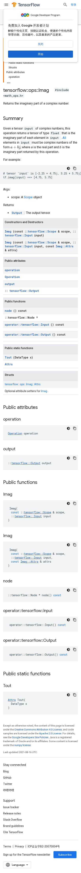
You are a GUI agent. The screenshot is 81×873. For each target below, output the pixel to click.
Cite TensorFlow (13, 832)
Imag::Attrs (64, 246)
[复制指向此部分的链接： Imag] (17, 494)
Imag (9, 231)
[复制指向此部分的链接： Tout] (16, 686)
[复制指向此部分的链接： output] (20, 449)
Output (18, 213)
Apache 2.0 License (50, 733)
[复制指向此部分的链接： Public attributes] (43, 407)
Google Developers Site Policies (30, 737)
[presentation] (15, 147)
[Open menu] (6, 4)
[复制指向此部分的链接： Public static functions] (56, 674)
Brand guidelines (13, 825)
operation (12, 270)
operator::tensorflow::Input (28, 324)
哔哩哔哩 (8, 790)
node (9, 311)
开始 (40, 54)
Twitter (7, 783)
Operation (12, 277)
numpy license (22, 745)
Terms (7, 846)
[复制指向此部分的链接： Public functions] (42, 482)
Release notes (12, 813)
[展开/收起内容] (8, 81)
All (64, 138)
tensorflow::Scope (43, 231)
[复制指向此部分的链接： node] (17, 581)
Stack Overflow (12, 819)
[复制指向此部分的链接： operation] (26, 419)
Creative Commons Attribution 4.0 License (38, 729)
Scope (28, 197)
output (10, 284)
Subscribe (65, 854)
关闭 (40, 44)
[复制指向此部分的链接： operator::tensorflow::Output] (61, 640)
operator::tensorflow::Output (28, 334)
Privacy (19, 846)
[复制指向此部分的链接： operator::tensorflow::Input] (57, 611)
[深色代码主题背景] (68, 168)
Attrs (9, 364)
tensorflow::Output (24, 291)
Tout (9, 357)
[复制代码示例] (75, 168)
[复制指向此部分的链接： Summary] (28, 118)
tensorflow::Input (19, 235)
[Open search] (65, 4)
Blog (6, 771)
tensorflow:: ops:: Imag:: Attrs (22, 384)
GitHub (7, 777)
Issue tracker (11, 807)
